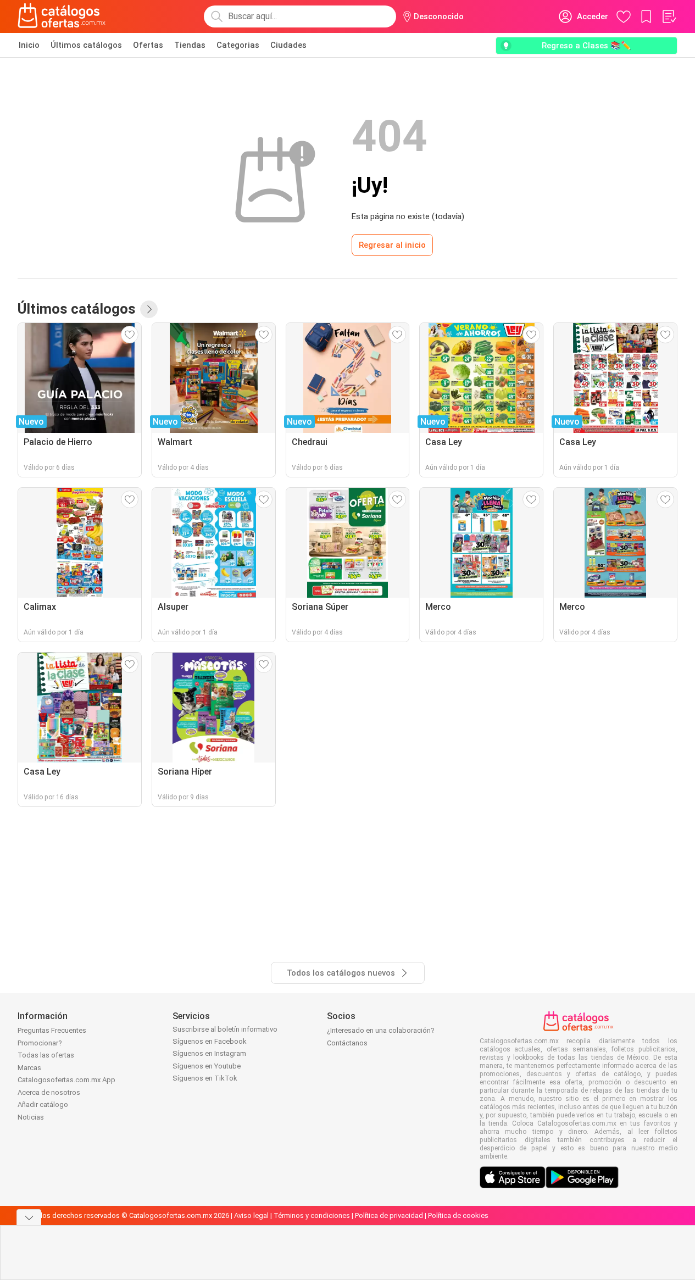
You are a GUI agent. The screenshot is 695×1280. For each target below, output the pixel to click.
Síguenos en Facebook (210, 1041)
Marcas (29, 1068)
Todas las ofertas (46, 1055)
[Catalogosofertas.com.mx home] (62, 16)
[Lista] (668, 16)
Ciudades (288, 45)
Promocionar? (40, 1043)
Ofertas (148, 45)
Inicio (29, 45)
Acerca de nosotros (49, 1092)
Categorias (237, 45)
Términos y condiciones (312, 1215)
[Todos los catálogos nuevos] (149, 309)
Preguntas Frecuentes (52, 1030)
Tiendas (189, 45)
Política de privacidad (389, 1215)
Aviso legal (251, 1215)
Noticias (31, 1117)
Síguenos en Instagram (209, 1053)
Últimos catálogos (86, 45)
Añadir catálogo (43, 1104)
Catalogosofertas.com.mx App (66, 1080)
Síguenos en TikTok (205, 1078)
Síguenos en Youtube (207, 1066)
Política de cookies (458, 1215)
